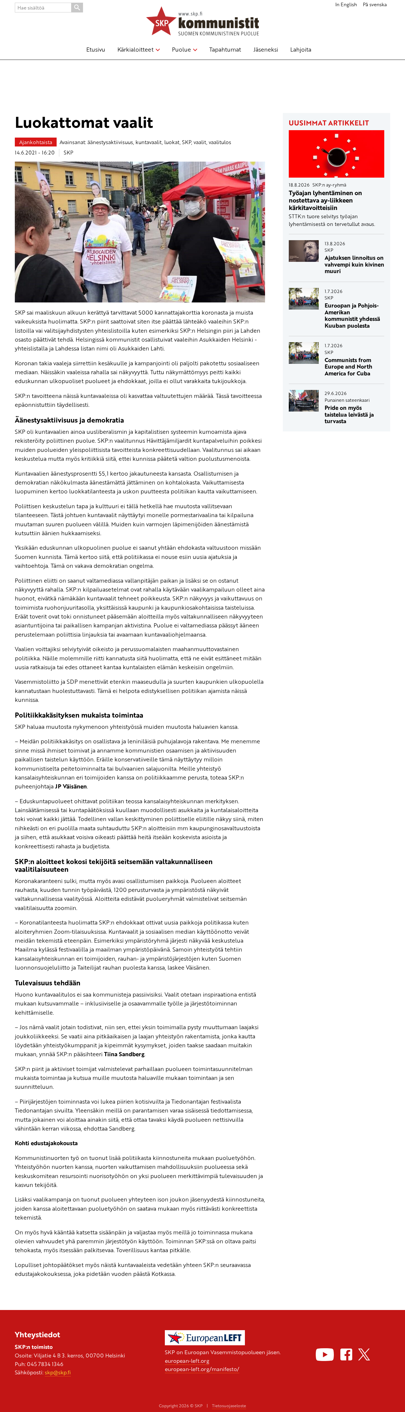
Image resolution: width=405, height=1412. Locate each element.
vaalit (200, 142)
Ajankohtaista (35, 142)
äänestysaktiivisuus (110, 142)
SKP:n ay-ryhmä (329, 184)
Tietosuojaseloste (229, 1405)
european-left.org (187, 1360)
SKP (186, 142)
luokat (172, 142)
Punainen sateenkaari (347, 400)
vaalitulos (220, 142)
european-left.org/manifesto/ (202, 1369)
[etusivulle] (202, 21)
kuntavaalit (148, 142)
